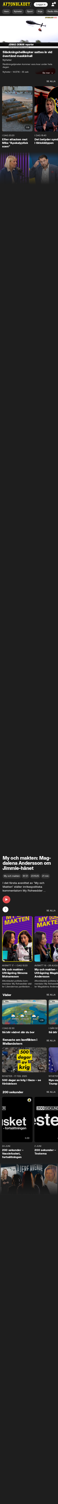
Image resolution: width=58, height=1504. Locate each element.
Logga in (40, 4)
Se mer (46, 73)
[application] (29, 32)
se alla (51, 81)
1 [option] (5, 909)
